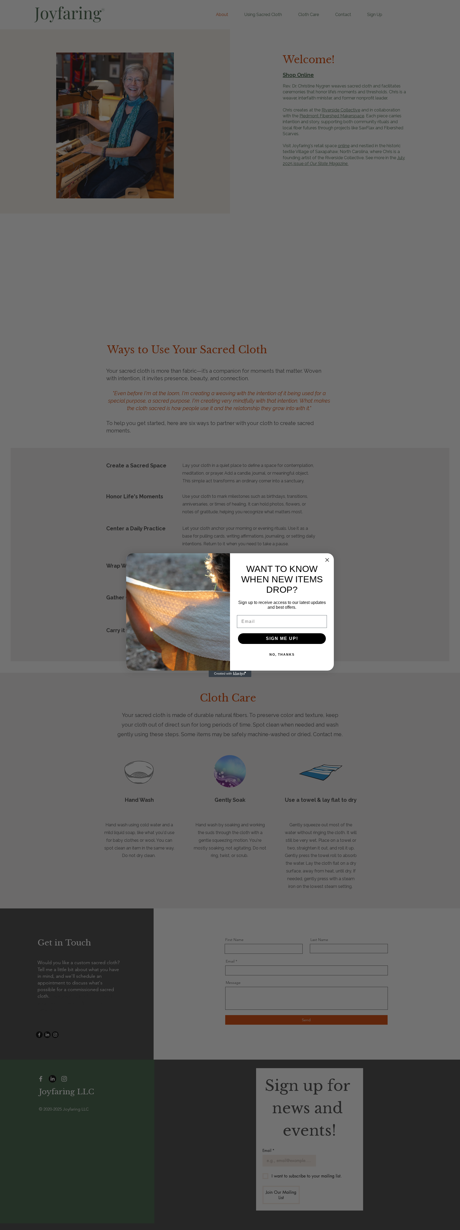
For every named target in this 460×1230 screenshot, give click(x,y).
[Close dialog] (327, 560)
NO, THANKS (282, 654)
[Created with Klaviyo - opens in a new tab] (230, 674)
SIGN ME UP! (282, 638)
